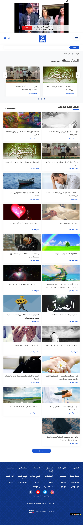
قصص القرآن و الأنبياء (35, 477)
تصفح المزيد (41, 451)
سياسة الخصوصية (41, 503)
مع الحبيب (10, 468)
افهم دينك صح (55, 61)
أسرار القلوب (10, 476)
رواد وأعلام (36, 486)
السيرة (63, 482)
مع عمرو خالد (22, 482)
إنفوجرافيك (62, 468)
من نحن (54, 503)
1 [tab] (45, 99)
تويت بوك (36, 468)
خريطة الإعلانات (31, 503)
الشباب (37, 482)
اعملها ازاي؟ (48, 486)
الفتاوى (11, 482)
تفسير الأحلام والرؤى (22, 477)
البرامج (63, 486)
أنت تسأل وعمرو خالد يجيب (49, 470)
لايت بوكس (23, 468)
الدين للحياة (74, 199)
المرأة (51, 482)
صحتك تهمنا (74, 476)
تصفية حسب (11, 108)
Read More (27, 28)
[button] (67, 1)
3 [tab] (38, 99)
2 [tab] (41, 99)
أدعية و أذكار (49, 476)
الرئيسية (76, 53)
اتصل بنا (49, 503)
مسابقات (63, 476)
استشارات (75, 468)
